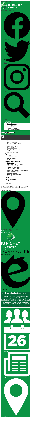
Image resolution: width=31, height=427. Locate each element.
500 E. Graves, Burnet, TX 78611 (9, 229)
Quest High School (12, 128)
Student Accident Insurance (14, 174)
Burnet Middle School (12, 126)
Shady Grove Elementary (13, 129)
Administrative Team (12, 146)
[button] (7, 122)
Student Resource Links (13, 171)
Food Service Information (13, 167)
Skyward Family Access (13, 168)
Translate (12, 134)
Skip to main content (6, 1)
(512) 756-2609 (8, 230)
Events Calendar (11, 176)
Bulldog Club (10, 163)
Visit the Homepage (6, 190)
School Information (12, 142)
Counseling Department (13, 156)
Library (9, 155)
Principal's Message (12, 148)
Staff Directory (10, 145)
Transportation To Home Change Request (17, 170)
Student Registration (12, 173)
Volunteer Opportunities (13, 165)
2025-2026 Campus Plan (13, 152)
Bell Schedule (10, 150)
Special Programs (11, 158)
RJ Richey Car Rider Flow (13, 149)
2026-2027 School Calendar (14, 143)
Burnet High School (12, 125)
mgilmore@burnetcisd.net (17, 306)
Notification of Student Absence (15, 164)
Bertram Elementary (12, 124)
